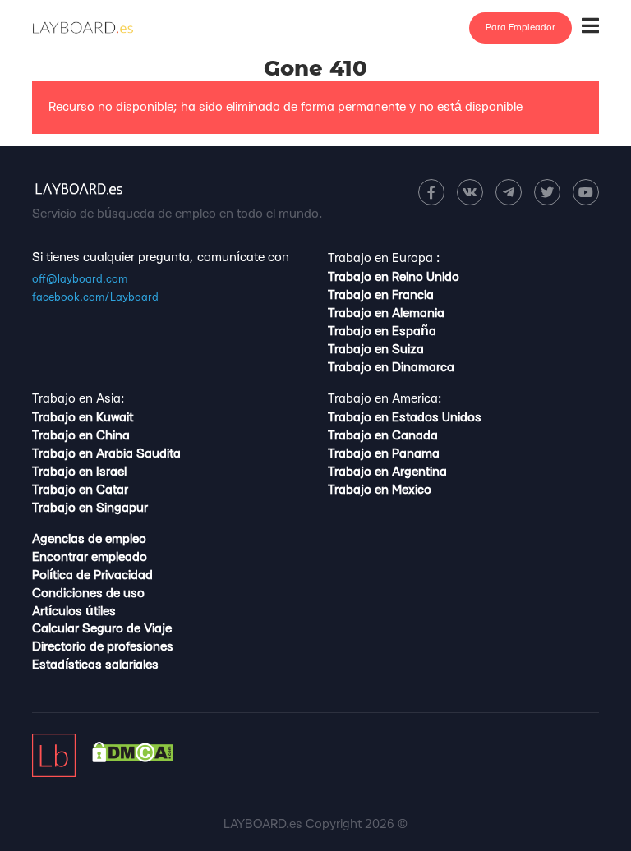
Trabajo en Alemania (386, 313)
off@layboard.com (79, 279)
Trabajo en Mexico (379, 490)
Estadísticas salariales (95, 665)
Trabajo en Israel (79, 472)
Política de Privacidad (92, 575)
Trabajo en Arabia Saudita (106, 454)
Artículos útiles (74, 611)
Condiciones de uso (88, 593)
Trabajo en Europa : (384, 258)
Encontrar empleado (89, 557)
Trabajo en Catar (80, 490)
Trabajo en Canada (383, 436)
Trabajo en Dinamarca (391, 367)
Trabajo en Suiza (376, 349)
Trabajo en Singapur (90, 508)
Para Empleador (520, 27)
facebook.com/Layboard (95, 297)
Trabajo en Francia (381, 295)
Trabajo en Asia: (78, 399)
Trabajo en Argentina (387, 472)
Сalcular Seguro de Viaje (102, 629)
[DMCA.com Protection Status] (132, 758)
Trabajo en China (81, 436)
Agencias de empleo (89, 539)
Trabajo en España (382, 331)
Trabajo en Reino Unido (393, 277)
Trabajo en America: (384, 399)
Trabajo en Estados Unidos (404, 418)
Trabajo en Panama (384, 454)
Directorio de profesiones (102, 647)
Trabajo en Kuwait (82, 418)
